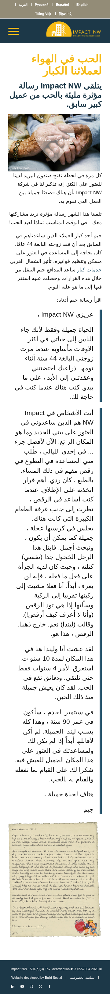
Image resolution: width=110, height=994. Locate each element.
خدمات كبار (89, 270)
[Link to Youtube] (22, 986)
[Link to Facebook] (49, 986)
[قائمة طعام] (15, 31)
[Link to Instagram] (31, 986)
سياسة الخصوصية (82, 977)
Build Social (53, 977)
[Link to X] (40, 986)
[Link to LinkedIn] (12, 986)
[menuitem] (82, 4)
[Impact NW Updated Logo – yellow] (64, 31)
